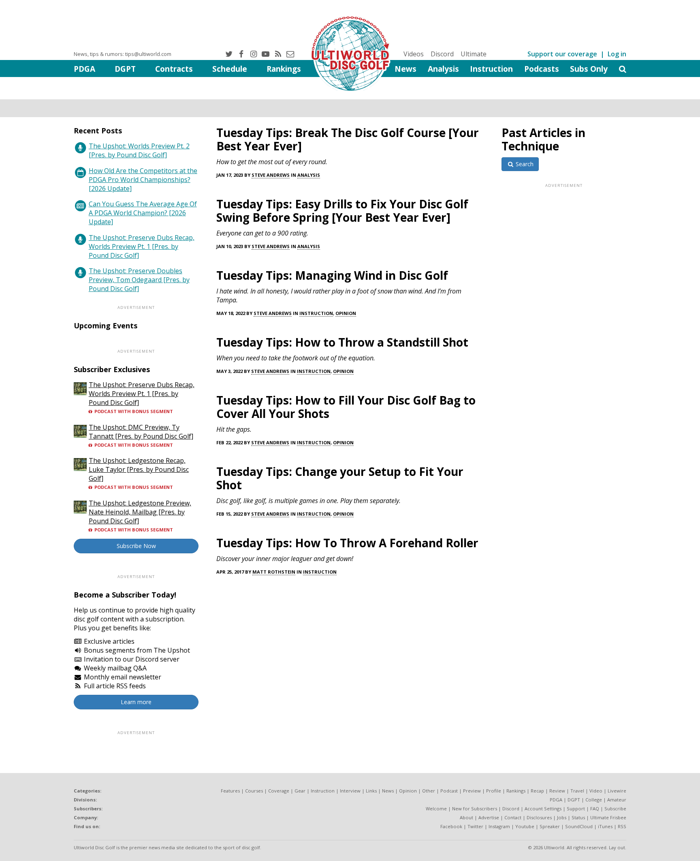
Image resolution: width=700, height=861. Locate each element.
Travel (577, 791)
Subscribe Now (136, 546)
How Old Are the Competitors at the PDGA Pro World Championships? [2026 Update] (143, 179)
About (466, 817)
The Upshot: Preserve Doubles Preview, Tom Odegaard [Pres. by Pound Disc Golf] (139, 279)
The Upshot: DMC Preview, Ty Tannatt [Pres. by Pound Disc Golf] (141, 432)
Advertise (488, 817)
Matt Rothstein (273, 572)
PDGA (84, 68)
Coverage (278, 791)
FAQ (594, 808)
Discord (442, 53)
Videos (413, 53)
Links (371, 791)
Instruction (491, 68)
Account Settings (543, 808)
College (593, 800)
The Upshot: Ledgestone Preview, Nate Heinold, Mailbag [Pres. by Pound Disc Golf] (140, 512)
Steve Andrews (271, 175)
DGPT (125, 68)
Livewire (617, 791)
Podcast (449, 791)
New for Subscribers (474, 808)
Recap (537, 791)
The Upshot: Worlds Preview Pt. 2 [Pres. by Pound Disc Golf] (139, 150)
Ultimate (474, 53)
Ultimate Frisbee (608, 817)
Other (428, 791)
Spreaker (550, 826)
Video (595, 791)
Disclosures (539, 817)
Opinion (345, 313)
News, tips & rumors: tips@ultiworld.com (122, 54)
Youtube (524, 826)
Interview (350, 791)
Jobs (561, 817)
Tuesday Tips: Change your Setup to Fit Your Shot (339, 478)
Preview (472, 791)
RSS (622, 826)
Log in (617, 53)
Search (524, 164)
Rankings (284, 68)
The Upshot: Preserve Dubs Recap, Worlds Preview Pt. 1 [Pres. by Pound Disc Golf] (141, 246)
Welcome (436, 808)
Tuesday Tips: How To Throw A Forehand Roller (347, 542)
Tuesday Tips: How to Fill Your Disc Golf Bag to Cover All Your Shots (346, 406)
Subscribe (615, 808)
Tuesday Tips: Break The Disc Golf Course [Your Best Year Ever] (347, 139)
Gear (300, 791)
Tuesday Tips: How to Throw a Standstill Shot (342, 342)
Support (576, 808)
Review (557, 791)
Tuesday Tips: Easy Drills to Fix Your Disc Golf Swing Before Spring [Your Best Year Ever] (342, 210)
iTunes (605, 826)
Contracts (174, 68)
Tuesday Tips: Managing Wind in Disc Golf (332, 275)
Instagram (499, 826)
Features (230, 791)
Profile (493, 791)
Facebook (451, 826)
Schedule (229, 68)
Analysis (443, 68)
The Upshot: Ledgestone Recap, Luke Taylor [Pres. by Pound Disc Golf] (139, 469)
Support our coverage (562, 53)
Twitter (475, 826)
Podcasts (541, 68)
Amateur (616, 800)
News (405, 68)
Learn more (136, 702)
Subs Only (589, 68)
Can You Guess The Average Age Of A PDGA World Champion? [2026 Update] (143, 212)
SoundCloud (579, 826)
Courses (254, 791)
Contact (512, 817)
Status (578, 817)
